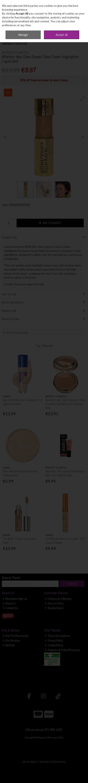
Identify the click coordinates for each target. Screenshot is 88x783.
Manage (23, 35)
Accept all (62, 35)
